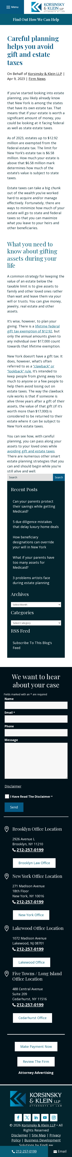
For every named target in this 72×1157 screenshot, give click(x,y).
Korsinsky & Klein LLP (45, 73)
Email (62, 1151)
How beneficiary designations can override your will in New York (33, 542)
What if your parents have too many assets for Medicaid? (33, 562)
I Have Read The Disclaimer (31, 797)
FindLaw (46, 1145)
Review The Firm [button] (36, 1061)
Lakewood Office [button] (31, 962)
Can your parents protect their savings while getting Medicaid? (34, 506)
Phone (9, 726)
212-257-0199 (26, 1151)
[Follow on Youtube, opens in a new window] (45, 1117)
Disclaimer (13, 786)
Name (9, 699)
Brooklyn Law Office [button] (34, 863)
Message (11, 740)
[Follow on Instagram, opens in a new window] (53, 1117)
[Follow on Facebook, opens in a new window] (18, 1117)
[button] (11, 7)
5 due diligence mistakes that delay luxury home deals (36, 524)
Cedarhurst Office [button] (32, 1018)
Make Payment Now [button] (36, 1046)
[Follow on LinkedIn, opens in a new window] (36, 1117)
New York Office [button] (31, 915)
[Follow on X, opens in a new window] (27, 1117)
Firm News (37, 78)
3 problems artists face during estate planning (31, 580)
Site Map (39, 1135)
